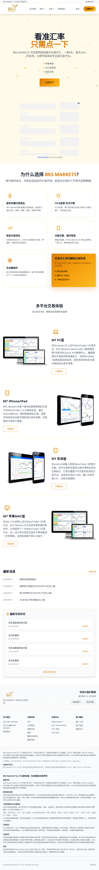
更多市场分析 (49, 672)
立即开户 (89, 9)
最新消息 (31, 740)
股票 (29, 732)
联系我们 (61, 9)
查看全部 (92, 571)
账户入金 (79, 721)
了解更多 (59, 371)
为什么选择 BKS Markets (9, 726)
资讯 (41, 9)
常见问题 (90, 702)
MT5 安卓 (55, 729)
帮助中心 (79, 729)
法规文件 (93, 865)
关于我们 (32, 9)
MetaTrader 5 (57, 721)
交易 (50, 9)
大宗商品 (31, 725)
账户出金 (79, 725)
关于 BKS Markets (10, 721)
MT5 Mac (55, 732)
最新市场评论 (32, 736)
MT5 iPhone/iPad (59, 725)
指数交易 (31, 729)
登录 (77, 9)
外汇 (29, 721)
